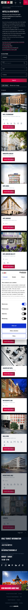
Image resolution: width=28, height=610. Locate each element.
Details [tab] (14, 277)
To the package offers (7, 45)
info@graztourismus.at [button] (9, 550)
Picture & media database (13, 596)
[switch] (24, 309)
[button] (2, 565)
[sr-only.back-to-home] (7, 2)
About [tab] (23, 277)
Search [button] (15, 3)
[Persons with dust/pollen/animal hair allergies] (8, 263)
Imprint (18, 599)
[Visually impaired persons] (18, 123)
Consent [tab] (5, 277)
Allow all (14, 325)
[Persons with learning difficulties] (14, 123)
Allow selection (14, 330)
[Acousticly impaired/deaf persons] (14, 442)
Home (3, 6)
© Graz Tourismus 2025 (11, 593)
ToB (21, 596)
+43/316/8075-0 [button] (6, 545)
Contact (20, 593)
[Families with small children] (21, 123)
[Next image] (25, 102)
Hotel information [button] (9, 127)
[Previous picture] (3, 102)
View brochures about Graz (10, 588)
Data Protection (11, 599)
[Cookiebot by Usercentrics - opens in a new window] (19, 273)
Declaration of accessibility (11, 603)
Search (14, 80)
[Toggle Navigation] (25, 2)
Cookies (21, 603)
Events (20, 3)
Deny (14, 336)
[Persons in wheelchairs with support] (7, 123)
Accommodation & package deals (14, 6)
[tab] (5, 85)
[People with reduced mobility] (11, 123)
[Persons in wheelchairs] (4, 123)
